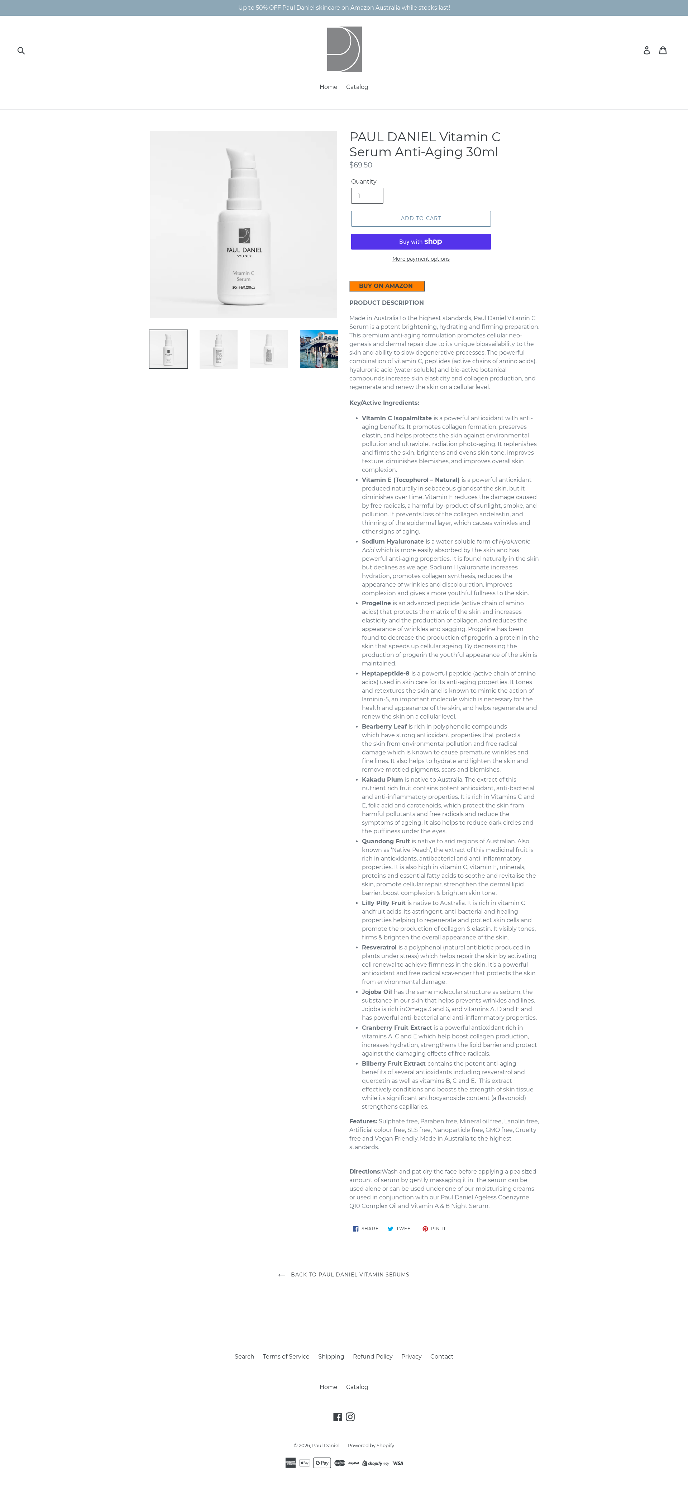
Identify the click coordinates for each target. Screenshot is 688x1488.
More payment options (421, 259)
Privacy (411, 1356)
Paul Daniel (326, 1445)
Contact (442, 1356)
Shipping (331, 1356)
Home (329, 87)
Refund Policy (373, 1356)
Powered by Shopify (371, 1445)
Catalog (357, 87)
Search (244, 1356)
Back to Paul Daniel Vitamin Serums (349, 1274)
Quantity (364, 181)
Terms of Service (286, 1356)
